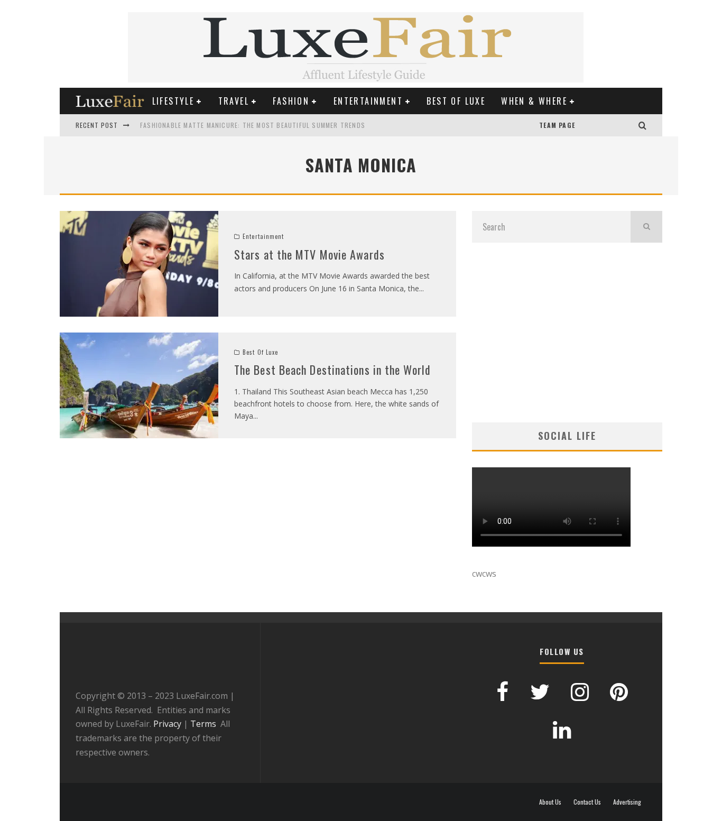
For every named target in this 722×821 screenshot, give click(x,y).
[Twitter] (617, 125)
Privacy (167, 724)
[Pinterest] (596, 125)
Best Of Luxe (456, 101)
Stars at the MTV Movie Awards (309, 254)
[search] (646, 227)
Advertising (627, 802)
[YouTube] (585, 125)
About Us (550, 802)
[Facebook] (606, 125)
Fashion (291, 101)
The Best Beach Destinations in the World (332, 369)
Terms (203, 724)
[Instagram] (628, 125)
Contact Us (587, 802)
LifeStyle (173, 101)
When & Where (534, 101)
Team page (557, 125)
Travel (233, 101)
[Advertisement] (567, 333)
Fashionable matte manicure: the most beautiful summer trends (252, 125)
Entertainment (368, 101)
